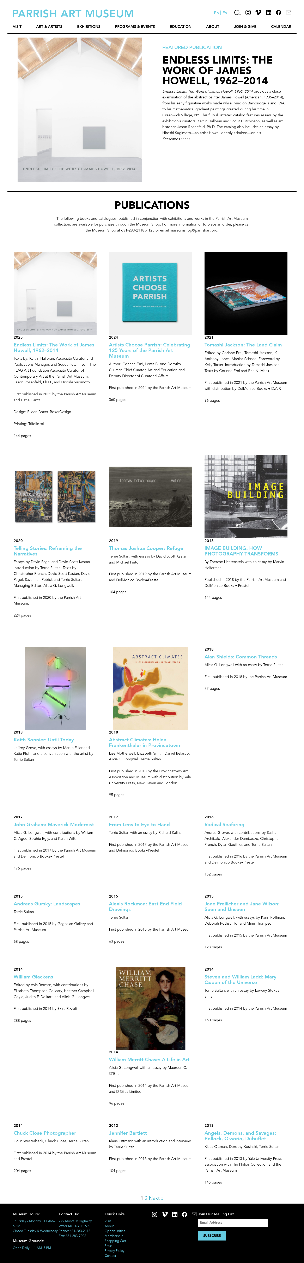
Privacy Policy (114, 1251)
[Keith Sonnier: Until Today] (55, 727)
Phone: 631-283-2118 (74, 1231)
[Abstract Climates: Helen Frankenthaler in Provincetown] (150, 727)
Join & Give (245, 27)
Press (108, 1246)
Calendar (281, 27)
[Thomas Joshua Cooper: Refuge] (150, 535)
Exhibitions (88, 27)
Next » (156, 1198)
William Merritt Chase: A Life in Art (149, 1059)
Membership (114, 1236)
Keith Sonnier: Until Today (44, 740)
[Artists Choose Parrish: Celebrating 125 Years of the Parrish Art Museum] (150, 332)
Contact (110, 1256)
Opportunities (115, 1231)
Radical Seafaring (224, 824)
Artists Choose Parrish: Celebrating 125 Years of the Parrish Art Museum (149, 351)
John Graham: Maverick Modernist (54, 824)
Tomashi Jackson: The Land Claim (243, 345)
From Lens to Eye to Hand (139, 824)
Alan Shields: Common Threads (241, 657)
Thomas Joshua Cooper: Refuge (146, 548)
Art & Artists (49, 27)
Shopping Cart (115, 1241)
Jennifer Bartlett (128, 1133)
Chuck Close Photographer (45, 1133)
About (212, 27)
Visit (17, 27)
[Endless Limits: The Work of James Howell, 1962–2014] (55, 332)
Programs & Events (135, 27)
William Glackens (33, 977)
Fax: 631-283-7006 (72, 1236)
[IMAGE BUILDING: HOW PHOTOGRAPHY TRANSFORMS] (246, 535)
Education (180, 27)
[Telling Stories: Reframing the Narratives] (55, 535)
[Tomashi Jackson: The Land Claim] (246, 332)
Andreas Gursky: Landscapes (47, 904)
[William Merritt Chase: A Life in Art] (150, 1047)
